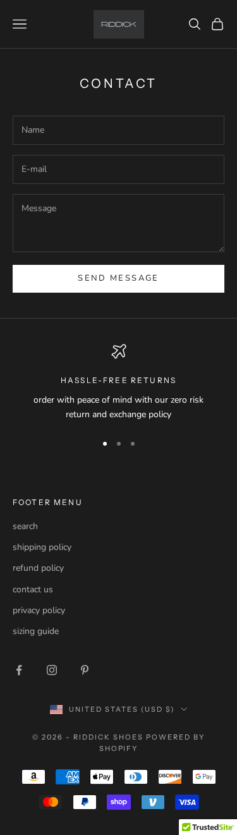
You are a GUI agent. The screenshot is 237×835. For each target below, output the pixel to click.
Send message (118, 278)
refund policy (38, 568)
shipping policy (42, 547)
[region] (118, 383)
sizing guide (36, 631)
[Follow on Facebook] (19, 670)
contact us (33, 589)
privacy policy (39, 610)
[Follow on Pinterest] (84, 670)
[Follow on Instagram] (52, 670)
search (25, 526)
